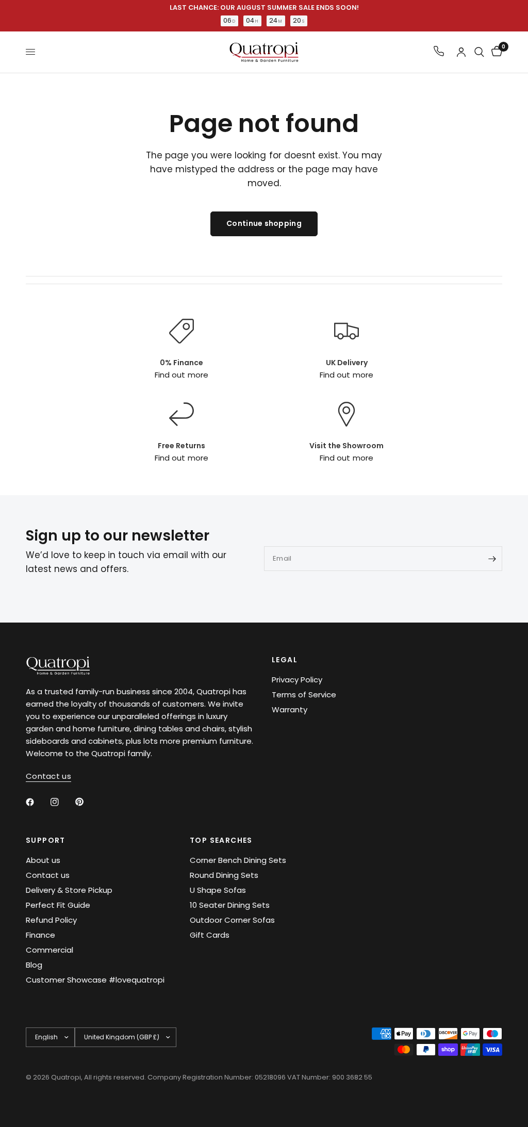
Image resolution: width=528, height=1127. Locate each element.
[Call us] (438, 51)
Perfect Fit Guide (58, 905)
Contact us (48, 875)
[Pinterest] (86, 802)
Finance (40, 934)
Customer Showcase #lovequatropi (95, 979)
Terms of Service (304, 694)
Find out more (181, 374)
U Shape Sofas (218, 890)
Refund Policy (51, 919)
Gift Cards (209, 934)
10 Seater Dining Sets (230, 905)
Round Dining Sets (224, 875)
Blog (34, 964)
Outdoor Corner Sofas (232, 919)
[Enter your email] (492, 558)
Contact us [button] (48, 776)
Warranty (289, 709)
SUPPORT (45, 840)
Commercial (49, 949)
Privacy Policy (297, 679)
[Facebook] (37, 802)
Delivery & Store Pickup (69, 890)
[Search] (479, 52)
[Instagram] (62, 802)
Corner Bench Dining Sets (238, 860)
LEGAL (285, 659)
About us (43, 860)
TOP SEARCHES (221, 840)
